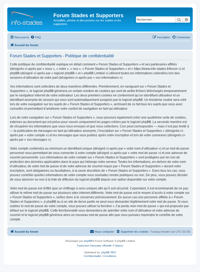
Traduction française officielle (94, 245)
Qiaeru (119, 245)
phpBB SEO (108, 252)
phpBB (88, 240)
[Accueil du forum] (31, 17)
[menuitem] (35, 37)
